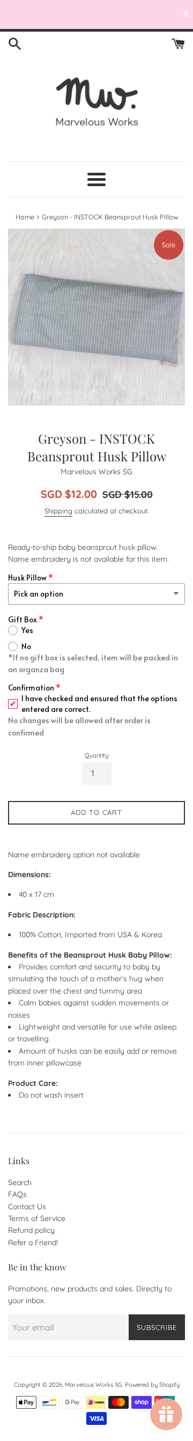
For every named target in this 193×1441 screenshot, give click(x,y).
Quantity (96, 755)
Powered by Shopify (152, 1384)
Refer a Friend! (33, 1242)
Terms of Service (36, 1218)
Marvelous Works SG (93, 1384)
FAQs (17, 1194)
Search (20, 1182)
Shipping (58, 510)
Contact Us (27, 1206)
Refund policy (31, 1230)
